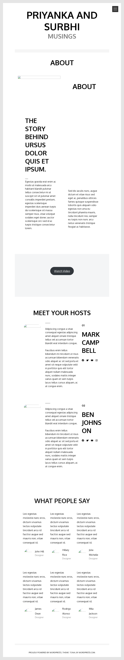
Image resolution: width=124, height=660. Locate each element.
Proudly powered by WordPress (45, 652)
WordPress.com (87, 652)
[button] (83, 360)
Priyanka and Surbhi (62, 21)
